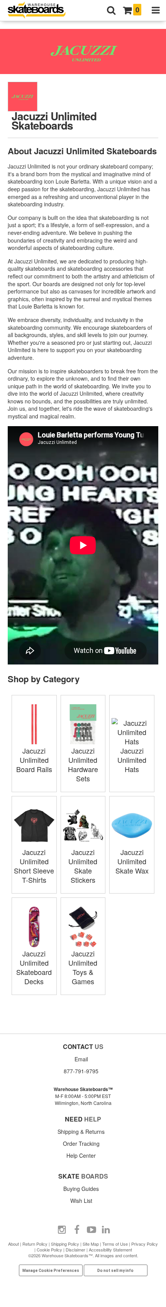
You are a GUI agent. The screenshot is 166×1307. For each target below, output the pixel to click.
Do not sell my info (115, 1270)
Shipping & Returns (81, 1131)
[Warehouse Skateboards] (40, 10)
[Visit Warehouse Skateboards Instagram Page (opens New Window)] (62, 1230)
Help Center (81, 1155)
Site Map (91, 1244)
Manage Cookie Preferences (50, 1270)
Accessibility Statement (110, 1249)
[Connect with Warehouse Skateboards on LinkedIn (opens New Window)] (106, 1230)
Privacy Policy (144, 1244)
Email (81, 1059)
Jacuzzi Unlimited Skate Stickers (82, 866)
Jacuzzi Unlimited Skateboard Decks (34, 967)
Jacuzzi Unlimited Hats (131, 759)
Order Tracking (81, 1143)
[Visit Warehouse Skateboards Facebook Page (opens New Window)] (77, 1230)
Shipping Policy (65, 1244)
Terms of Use (115, 1244)
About (13, 1244)
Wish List (81, 1200)
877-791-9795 (81, 1071)
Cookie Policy (49, 1249)
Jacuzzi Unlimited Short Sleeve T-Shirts (34, 866)
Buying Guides (81, 1188)
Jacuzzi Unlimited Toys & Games (82, 967)
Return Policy (34, 1244)
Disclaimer (75, 1249)
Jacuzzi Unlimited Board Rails (34, 759)
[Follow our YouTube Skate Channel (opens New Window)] (91, 1230)
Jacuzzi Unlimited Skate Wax (132, 861)
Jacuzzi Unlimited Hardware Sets (83, 764)
